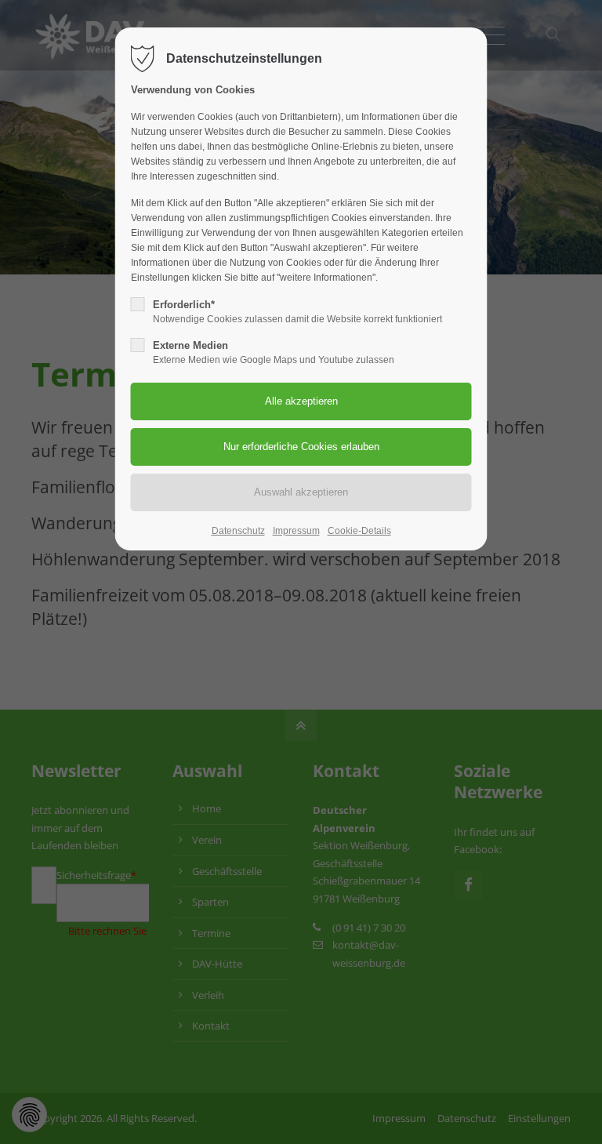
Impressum (296, 530)
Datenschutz (238, 530)
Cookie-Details (359, 530)
